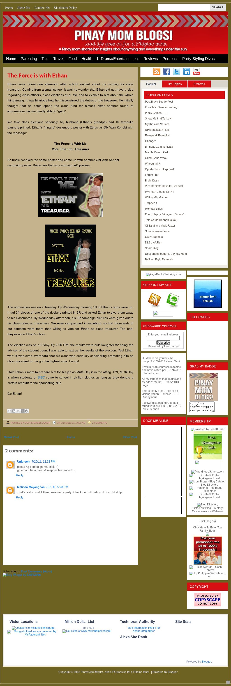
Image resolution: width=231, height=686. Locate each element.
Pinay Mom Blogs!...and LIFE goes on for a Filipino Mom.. (115, 671)
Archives (199, 84)
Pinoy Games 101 (156, 113)
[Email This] (9, 411)
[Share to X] (18, 411)
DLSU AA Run (153, 242)
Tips (45, 59)
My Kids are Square (157, 124)
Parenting (29, 59)
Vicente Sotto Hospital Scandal (164, 186)
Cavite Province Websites (207, 511)
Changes (150, 141)
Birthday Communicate (159, 146)
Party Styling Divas (198, 59)
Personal (170, 59)
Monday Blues (154, 208)
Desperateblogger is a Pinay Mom (166, 253)
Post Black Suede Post (159, 101)
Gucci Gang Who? (156, 158)
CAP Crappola (154, 237)
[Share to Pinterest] (26, 411)
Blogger (206, 661)
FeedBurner (171, 346)
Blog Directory (214, 508)
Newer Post (11, 437)
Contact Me (41, 7)
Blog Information (137, 627)
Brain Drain (152, 180)
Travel (58, 59)
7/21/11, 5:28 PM (57, 487)
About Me (23, 7)
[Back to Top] (228, 683)
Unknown (23, 461)
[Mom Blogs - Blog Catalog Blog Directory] (207, 484)
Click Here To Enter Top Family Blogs (207, 529)
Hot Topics (175, 84)
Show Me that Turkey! (158, 118)
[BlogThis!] (14, 411)
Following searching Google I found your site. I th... (160, 404)
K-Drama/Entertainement (118, 59)
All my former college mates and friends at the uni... (161, 380)
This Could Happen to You (161, 220)
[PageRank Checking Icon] (163, 274)
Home (9, 7)
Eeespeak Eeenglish (158, 135)
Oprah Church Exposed (159, 169)
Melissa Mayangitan (31, 487)
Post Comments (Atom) (36, 571)
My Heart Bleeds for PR (159, 191)
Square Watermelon (157, 231)
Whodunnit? (152, 163)
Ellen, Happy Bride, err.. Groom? (165, 214)
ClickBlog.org (207, 521)
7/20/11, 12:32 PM (43, 461)
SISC (40, 377)
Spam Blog (152, 248)
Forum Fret (151, 175)
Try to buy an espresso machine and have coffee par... (161, 368)
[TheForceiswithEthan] (37, 75)
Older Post (130, 437)
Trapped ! (151, 203)
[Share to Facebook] (22, 411)
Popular (151, 84)
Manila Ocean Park (157, 152)
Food (72, 59)
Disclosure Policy (65, 7)
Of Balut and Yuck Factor (160, 225)
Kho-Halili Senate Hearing (161, 107)
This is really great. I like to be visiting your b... (160, 392)
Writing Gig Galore (156, 197)
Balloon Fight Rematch (159, 259)
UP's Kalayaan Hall (157, 129)
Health (86, 59)
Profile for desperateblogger (146, 629)
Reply (19, 475)
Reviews (150, 59)
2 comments (99, 423)
